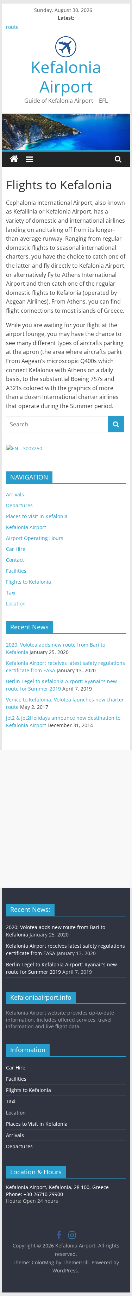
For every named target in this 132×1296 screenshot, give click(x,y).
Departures (19, 505)
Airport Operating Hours (34, 538)
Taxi (10, 592)
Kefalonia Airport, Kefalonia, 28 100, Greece (57, 1187)
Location (16, 603)
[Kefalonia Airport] (14, 159)
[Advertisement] (66, 819)
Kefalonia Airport (66, 76)
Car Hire (15, 549)
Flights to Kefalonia (28, 581)
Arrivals (15, 494)
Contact (15, 560)
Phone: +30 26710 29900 (34, 1194)
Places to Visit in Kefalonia (37, 516)
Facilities (16, 570)
